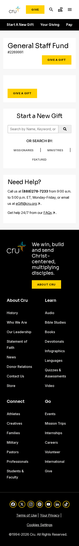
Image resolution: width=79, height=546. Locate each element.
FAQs (47, 213)
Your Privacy (50, 515)
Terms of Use (26, 515)
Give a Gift (56, 59)
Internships (53, 433)
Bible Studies (55, 322)
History (12, 313)
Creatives (14, 423)
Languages (53, 360)
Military (12, 442)
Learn (50, 300)
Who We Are (17, 322)
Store (11, 386)
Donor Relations (19, 366)
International (54, 461)
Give (35, 9)
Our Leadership (19, 332)
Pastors (13, 452)
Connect (15, 401)
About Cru (46, 284)
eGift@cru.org (26, 203)
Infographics (55, 351)
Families (13, 433)
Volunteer (52, 452)
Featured (39, 159)
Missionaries (24, 150)
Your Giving (49, 25)
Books (50, 332)
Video (49, 386)
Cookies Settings (39, 525)
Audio (49, 313)
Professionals (17, 461)
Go (48, 401)
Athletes (13, 414)
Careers (51, 442)
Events (50, 414)
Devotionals (54, 341)
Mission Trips (55, 423)
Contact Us (15, 376)
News (11, 357)
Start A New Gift (20, 25)
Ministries (55, 150)
